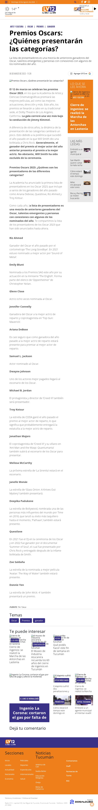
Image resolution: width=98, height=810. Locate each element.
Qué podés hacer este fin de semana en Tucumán (61, 649)
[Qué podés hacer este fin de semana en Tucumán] (62, 641)
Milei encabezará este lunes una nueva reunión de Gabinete (75, 188)
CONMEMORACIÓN (39, 644)
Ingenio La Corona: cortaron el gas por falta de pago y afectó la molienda (29, 717)
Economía (9, 779)
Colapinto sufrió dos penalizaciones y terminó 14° (61, 690)
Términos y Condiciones (13, 798)
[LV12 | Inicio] (90, 752)
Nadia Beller (41, 771)
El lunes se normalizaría (29, 699)
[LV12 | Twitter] (85, 2)
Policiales (24, 760)
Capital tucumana (83, 702)
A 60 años (14, 640)
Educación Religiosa (40, 777)
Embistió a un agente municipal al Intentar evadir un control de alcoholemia (83, 713)
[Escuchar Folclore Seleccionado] (95, 8)
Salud (22, 779)
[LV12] (10, 744)
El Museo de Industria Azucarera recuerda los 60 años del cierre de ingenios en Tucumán (40, 660)
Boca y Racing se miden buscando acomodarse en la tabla (76, 198)
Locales (8, 765)
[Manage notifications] (92, 804)
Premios (26, 620)
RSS (67, 781)
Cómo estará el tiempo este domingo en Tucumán (76, 175)
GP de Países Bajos (62, 680)
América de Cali (40, 765)
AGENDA (57, 638)
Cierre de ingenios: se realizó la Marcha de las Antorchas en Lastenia (79, 117)
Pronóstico (59, 702)
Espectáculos (25, 769)
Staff (68, 766)
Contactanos (71, 761)
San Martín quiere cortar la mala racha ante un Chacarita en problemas (76, 166)
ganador (39, 620)
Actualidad (9, 769)
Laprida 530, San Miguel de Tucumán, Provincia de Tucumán (34, 803)
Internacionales (27, 774)
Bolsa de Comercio (40, 788)
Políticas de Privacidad (30, 798)
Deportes (24, 765)
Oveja (38, 782)
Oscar (14, 620)
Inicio (7, 760)
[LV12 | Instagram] (89, 2)
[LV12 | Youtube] (88, 742)
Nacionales (9, 774)
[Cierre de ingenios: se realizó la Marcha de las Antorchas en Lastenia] (18, 643)
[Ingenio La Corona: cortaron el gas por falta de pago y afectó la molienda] (29, 688)
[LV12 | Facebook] (82, 2)
